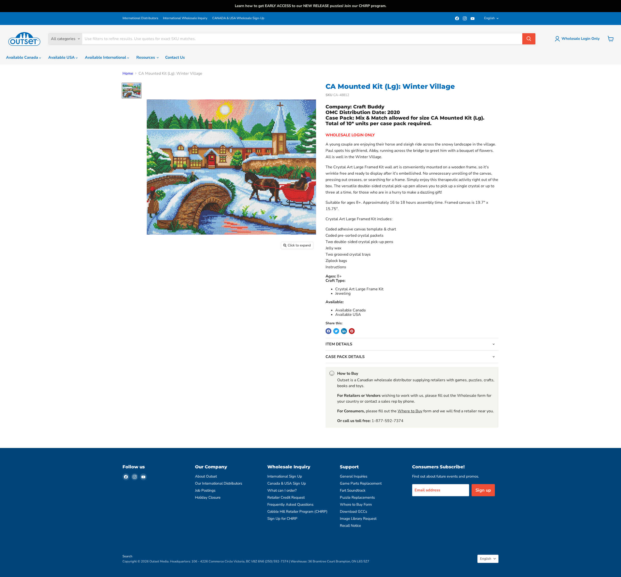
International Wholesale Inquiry (185, 18)
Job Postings (205, 490)
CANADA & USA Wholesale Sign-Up (238, 18)
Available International (106, 57)
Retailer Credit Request (286, 497)
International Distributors (140, 18)
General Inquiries (353, 476)
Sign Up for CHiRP (282, 518)
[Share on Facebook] (328, 331)
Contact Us (175, 57)
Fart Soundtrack (353, 490)
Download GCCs (353, 511)
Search (127, 556)
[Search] (528, 38)
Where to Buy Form (356, 504)
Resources (146, 57)
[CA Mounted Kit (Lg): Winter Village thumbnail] (131, 90)
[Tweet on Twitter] (336, 331)
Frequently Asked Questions (290, 504)
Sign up (483, 490)
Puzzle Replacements (357, 497)
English (489, 18)
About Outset (206, 476)
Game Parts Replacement (361, 483)
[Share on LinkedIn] (344, 331)
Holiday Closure (208, 497)
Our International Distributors (218, 483)
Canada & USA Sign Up (286, 483)
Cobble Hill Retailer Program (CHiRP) (297, 511)
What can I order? (282, 490)
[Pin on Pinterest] (352, 331)
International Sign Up (284, 476)
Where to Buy (410, 411)
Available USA (62, 57)
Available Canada (22, 57)
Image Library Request (358, 518)
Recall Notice (350, 525)
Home (128, 73)
